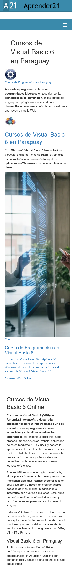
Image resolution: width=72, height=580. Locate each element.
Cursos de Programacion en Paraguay (28, 82)
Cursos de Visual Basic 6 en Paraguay (35, 138)
